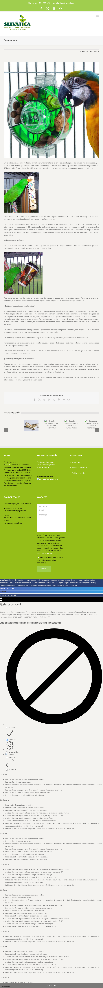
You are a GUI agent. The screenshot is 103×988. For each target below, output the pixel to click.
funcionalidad (14, 752)
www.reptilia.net (43, 467)
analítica (12, 757)
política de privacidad (45, 553)
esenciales (12, 739)
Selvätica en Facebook (45, 462)
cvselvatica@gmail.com (64, 3)
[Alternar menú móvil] (97, 15)
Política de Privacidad (79, 468)
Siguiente (93, 52)
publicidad (12, 769)
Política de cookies (78, 473)
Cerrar (2, 592)
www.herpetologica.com (46, 465)
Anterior (85, 52)
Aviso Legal (76, 462)
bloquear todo (14, 727)
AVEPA (7, 465)
